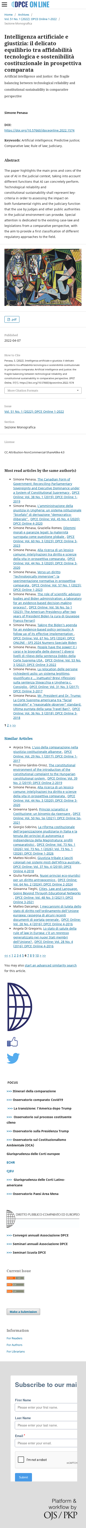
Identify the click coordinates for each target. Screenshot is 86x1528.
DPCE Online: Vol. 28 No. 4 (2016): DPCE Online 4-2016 (47, 922)
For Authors (14, 1345)
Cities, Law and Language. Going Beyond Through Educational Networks (47, 891)
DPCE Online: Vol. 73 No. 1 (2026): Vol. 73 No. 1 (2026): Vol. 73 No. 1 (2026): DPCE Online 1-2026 (44, 848)
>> (14, 725)
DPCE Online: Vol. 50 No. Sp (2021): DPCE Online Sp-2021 (47, 818)
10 (37, 955)
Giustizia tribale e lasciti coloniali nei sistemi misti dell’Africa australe (46, 860)
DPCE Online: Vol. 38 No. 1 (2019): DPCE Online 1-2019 (46, 496)
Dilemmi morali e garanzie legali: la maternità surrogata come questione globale (44, 532)
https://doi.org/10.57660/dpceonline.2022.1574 (39, 130)
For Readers (14, 1338)
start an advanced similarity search (51, 965)
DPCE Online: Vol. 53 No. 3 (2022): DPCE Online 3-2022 (47, 662)
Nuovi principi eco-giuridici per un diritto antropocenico (46, 877)
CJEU (10, 1171)
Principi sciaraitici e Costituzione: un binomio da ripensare (42, 811)
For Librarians (16, 1351)
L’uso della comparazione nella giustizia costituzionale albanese (45, 749)
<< (6, 955)
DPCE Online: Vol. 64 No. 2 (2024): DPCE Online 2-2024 (45, 882)
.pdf (13, 319)
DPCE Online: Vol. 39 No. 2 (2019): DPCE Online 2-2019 (45, 780)
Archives (23, 15)
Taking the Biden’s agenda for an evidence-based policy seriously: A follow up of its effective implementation (45, 629)
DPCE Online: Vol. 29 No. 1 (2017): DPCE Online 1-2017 (45, 756)
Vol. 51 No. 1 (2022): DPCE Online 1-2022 (30, 19)
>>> (9, 1091)
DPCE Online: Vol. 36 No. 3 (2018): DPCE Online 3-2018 (46, 713)
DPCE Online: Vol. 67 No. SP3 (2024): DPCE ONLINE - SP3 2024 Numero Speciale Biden (45, 640)
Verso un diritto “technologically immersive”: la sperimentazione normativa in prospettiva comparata (44, 578)
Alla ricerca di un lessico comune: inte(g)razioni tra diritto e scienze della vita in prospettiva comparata (45, 554)
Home (8, 15)
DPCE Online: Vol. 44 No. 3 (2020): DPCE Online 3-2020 (45, 563)
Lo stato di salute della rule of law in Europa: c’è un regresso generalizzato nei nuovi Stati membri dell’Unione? (45, 935)
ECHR (11, 1162)
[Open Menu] (4, 4)
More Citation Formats (22, 390)
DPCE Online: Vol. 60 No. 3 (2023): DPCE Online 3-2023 (45, 541)
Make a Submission (23, 1312)
